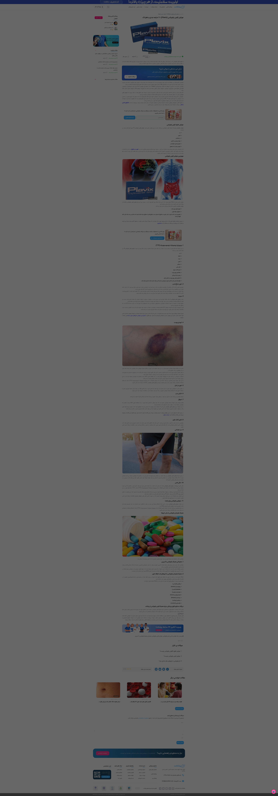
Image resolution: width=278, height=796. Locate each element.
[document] (139, 398)
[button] (128, 381)
